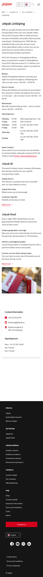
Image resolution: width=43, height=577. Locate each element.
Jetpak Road (10, 438)
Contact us (21, 524)
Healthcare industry (13, 454)
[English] (27, 4)
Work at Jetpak (11, 421)
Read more (6, 204)
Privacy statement (13, 566)
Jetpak (8, 413)
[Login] (20, 4)
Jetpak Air (9, 434)
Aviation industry (12, 450)
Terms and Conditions (14, 507)
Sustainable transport (14, 417)
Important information (14, 503)
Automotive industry (13, 458)
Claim (8, 511)
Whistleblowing (11, 483)
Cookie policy (12, 557)
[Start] (7, 4)
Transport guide (11, 499)
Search (8, 515)
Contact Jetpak (11, 475)
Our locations (11, 479)
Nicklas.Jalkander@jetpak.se (25, 156)
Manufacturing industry (14, 462)
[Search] (33, 4)
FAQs (8, 496)
